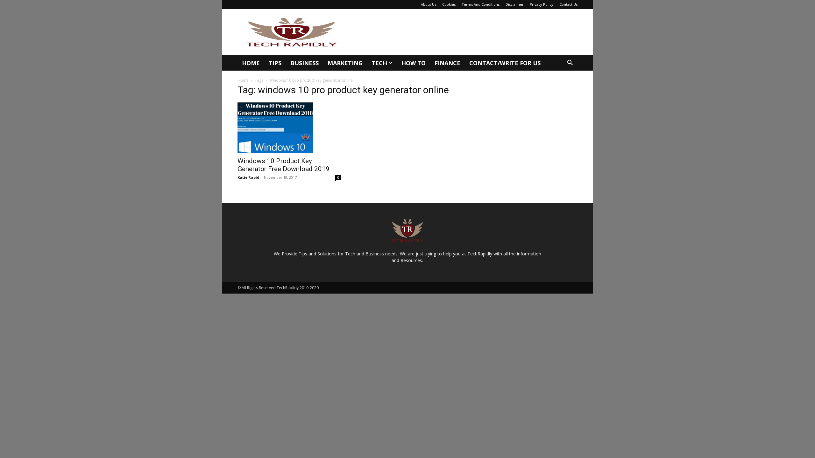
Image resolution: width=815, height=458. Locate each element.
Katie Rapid (248, 177)
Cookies (449, 4)
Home (251, 63)
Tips (275, 63)
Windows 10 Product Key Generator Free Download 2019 (283, 165)
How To (413, 63)
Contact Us (568, 4)
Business (304, 63)
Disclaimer (515, 4)
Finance (447, 63)
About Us (428, 4)
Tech (379, 63)
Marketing (345, 63)
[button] (570, 63)
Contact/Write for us (505, 63)
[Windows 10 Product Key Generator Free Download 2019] (289, 127)
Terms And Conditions (481, 4)
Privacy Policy (541, 4)
